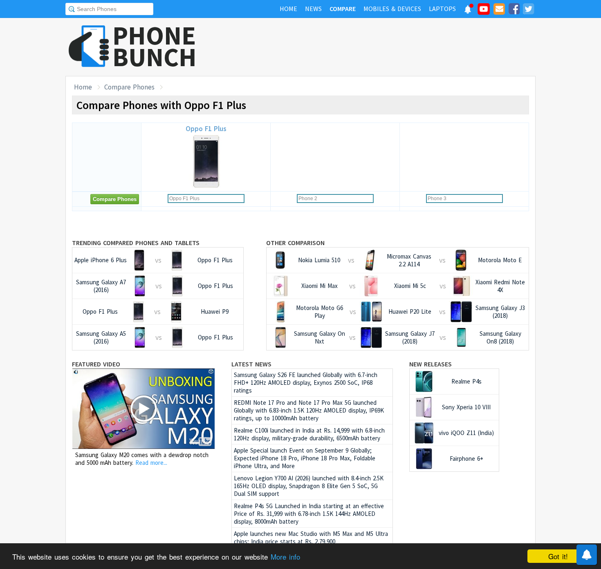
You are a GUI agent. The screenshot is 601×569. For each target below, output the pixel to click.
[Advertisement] (387, 47)
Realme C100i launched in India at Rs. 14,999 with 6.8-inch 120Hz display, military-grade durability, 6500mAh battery (309, 434)
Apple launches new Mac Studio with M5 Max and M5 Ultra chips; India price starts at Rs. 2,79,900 (311, 537)
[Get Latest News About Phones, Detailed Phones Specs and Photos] (88, 46)
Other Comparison (295, 243)
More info (285, 556)
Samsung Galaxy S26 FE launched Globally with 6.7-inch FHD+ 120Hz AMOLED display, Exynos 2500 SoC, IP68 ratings (305, 382)
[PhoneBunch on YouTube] (483, 11)
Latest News (251, 364)
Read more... (151, 462)
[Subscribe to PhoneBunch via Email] (499, 10)
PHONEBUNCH (154, 46)
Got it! (558, 556)
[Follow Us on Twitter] (528, 10)
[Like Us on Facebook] (514, 10)
